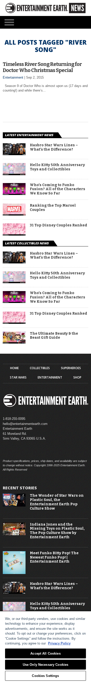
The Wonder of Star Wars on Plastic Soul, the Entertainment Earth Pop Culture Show (57, 502)
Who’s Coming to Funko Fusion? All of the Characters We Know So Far (57, 189)
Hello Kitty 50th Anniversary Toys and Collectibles (57, 167)
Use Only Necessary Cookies (45, 665)
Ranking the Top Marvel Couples (53, 208)
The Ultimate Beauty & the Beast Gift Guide (54, 336)
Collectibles (40, 368)
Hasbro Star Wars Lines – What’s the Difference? (54, 147)
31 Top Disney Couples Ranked (58, 225)
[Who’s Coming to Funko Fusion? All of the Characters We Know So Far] (14, 193)
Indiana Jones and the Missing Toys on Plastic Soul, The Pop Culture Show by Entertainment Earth (57, 531)
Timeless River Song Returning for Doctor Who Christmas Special (42, 67)
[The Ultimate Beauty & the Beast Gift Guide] (14, 342)
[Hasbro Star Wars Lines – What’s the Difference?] (14, 154)
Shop (77, 377)
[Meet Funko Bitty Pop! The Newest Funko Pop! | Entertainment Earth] (14, 573)
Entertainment (13, 77)
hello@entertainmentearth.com (25, 424)
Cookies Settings (45, 676)
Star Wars (18, 377)
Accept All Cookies (45, 653)
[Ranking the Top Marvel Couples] (14, 214)
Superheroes (71, 368)
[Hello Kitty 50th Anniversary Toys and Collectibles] (14, 174)
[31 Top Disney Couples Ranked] (14, 234)
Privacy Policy (59, 643)
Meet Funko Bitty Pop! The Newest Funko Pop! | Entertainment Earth (54, 557)
